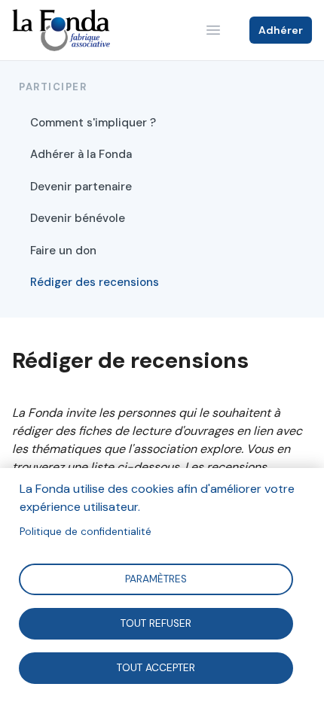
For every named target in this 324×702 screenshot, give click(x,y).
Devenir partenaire (81, 186)
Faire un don (63, 250)
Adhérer (280, 30)
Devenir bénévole (77, 218)
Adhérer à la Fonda (81, 154)
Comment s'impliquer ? (93, 122)
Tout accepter (156, 667)
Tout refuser (156, 622)
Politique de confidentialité (85, 531)
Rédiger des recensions (94, 282)
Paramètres (156, 578)
